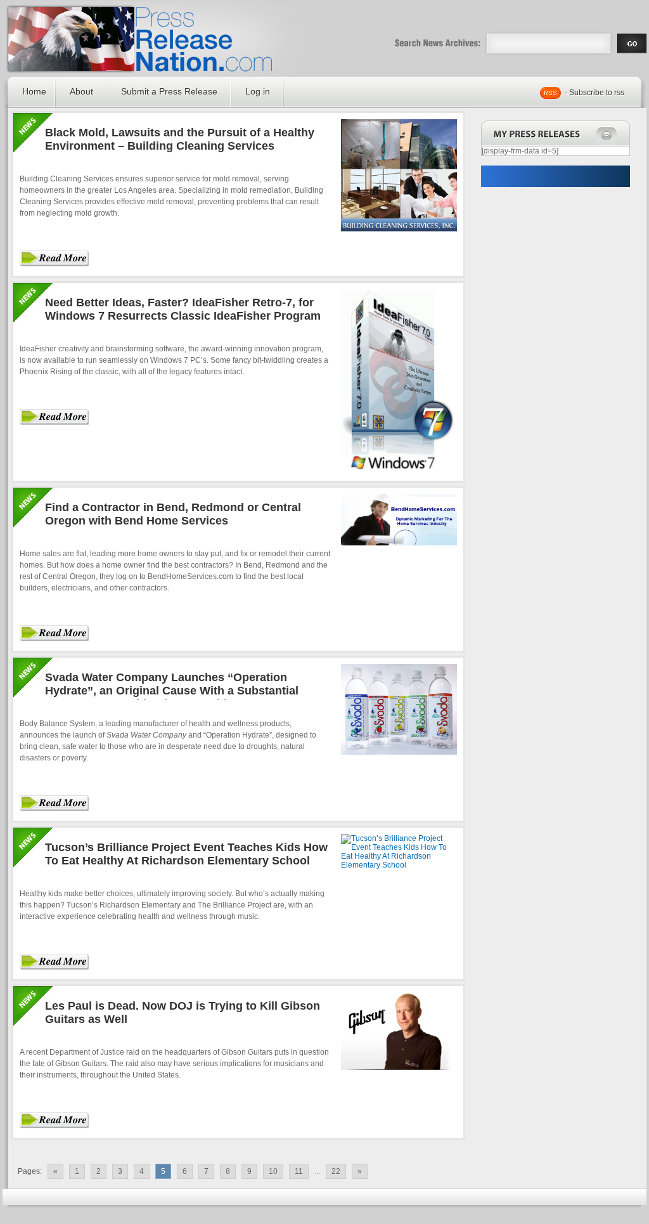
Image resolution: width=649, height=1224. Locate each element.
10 (273, 1171)
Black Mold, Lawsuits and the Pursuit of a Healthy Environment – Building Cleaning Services (179, 139)
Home (34, 91)
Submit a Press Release (169, 91)
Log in (257, 91)
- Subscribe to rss (594, 92)
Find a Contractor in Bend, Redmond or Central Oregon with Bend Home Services (173, 514)
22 (335, 1171)
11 (299, 1171)
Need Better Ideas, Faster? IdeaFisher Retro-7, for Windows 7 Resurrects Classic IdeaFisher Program (183, 309)
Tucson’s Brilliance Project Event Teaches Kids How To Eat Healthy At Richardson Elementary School (186, 854)
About (81, 91)
